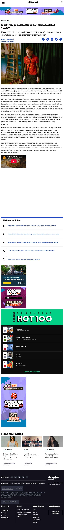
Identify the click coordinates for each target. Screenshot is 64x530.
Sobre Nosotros (5, 510)
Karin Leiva (29, 463)
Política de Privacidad (23, 510)
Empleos (3, 515)
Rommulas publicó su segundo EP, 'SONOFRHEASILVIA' (52, 456)
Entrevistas (36, 517)
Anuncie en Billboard (55, 512)
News (34, 510)
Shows (26, 450)
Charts (35, 512)
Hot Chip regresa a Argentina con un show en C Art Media (31, 456)
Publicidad (4, 513)
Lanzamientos (5, 21)
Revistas (35, 514)
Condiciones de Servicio (24, 512)
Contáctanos (5, 518)
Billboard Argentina (6, 39)
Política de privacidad (17, 494)
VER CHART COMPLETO (32, 372)
